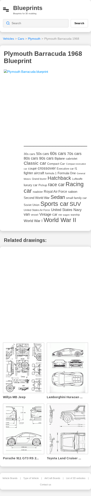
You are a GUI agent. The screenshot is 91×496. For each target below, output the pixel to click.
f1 (76, 168)
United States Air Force (37, 210)
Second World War (37, 198)
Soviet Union (31, 205)
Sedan (58, 197)
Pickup (43, 185)
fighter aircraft (34, 173)
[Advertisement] (55, 108)
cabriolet (71, 158)
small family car (76, 198)
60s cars (58, 153)
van (27, 214)
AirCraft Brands (52, 478)
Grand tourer (39, 178)
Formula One (67, 173)
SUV (75, 204)
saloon (72, 191)
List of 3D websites (75, 478)
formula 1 (51, 173)
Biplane (60, 158)
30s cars (29, 154)
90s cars (46, 158)
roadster (38, 191)
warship (75, 214)
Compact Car (56, 163)
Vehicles (8, 38)
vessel (34, 214)
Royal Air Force (55, 191)
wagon (66, 215)
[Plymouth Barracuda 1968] (26, 73)
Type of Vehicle (31, 478)
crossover (47, 168)
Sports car (54, 203)
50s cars (42, 154)
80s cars (31, 158)
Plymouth (34, 38)
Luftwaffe (77, 178)
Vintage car (48, 214)
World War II (60, 220)
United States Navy (66, 210)
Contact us (45, 484)
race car (56, 184)
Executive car (65, 168)
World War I (33, 221)
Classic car (35, 163)
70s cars (74, 154)
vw (60, 214)
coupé (32, 168)
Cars (21, 38)
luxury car (30, 185)
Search (79, 23)
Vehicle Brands (10, 478)
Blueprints (28, 8)
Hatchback (59, 178)
